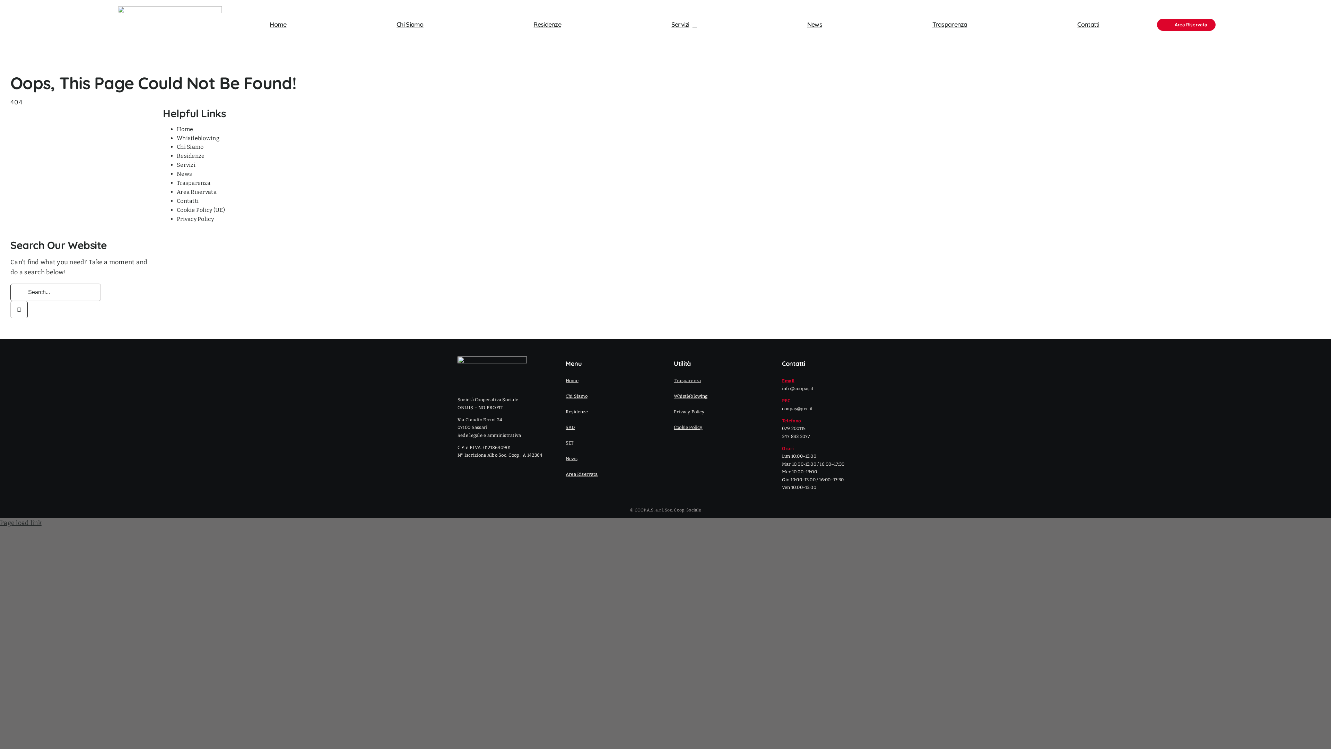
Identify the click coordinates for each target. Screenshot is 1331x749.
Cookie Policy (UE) (201, 210)
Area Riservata (197, 192)
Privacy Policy (195, 219)
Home (185, 129)
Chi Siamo (190, 147)
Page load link (21, 523)
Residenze (191, 156)
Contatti (188, 201)
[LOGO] (170, 9)
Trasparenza (193, 183)
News (184, 174)
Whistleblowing (198, 138)
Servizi (186, 165)
